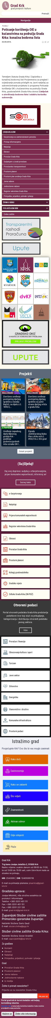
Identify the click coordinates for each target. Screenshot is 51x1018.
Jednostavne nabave (12, 186)
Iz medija (8, 981)
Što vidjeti (16, 796)
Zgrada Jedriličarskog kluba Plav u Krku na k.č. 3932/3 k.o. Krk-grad (37, 435)
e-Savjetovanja (15, 493)
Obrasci (7, 152)
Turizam (12, 663)
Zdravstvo (13, 686)
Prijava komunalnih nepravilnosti (23, 515)
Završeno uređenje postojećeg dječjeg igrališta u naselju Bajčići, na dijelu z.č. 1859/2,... (12, 401)
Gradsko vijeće (15, 583)
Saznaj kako (25, 482)
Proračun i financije (17, 641)
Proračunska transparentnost (15, 166)
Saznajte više (6, 1006)
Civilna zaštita (9, 214)
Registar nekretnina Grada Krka (15, 191)
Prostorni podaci (16, 731)
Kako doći (16, 759)
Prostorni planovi (10, 171)
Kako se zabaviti (19, 784)
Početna (4, 26)
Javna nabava (9, 181)
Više (25, 630)
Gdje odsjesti (17, 835)
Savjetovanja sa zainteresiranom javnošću (20, 137)
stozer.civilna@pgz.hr (19, 926)
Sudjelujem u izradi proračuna (15, 161)
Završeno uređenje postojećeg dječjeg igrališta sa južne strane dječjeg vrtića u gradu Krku (37, 401)
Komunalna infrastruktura (20, 720)
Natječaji (7, 147)
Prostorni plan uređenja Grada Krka (17, 176)
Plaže (13, 846)
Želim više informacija (25, 1014)
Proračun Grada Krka (12, 157)
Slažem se (7, 1014)
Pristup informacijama (12, 142)
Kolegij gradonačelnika (18, 572)
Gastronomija (17, 770)
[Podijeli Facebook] (45, 42)
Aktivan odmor (18, 821)
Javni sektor (14, 675)
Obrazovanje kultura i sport (20, 652)
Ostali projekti (25, 451)
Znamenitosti (17, 809)
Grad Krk (21, 6)
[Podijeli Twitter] (48, 42)
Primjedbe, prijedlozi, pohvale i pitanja (18, 196)
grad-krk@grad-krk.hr (19, 910)
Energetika (13, 697)
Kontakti (8, 948)
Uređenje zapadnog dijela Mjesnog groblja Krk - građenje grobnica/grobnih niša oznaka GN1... (12, 437)
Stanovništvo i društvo (19, 709)
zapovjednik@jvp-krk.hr (20, 939)
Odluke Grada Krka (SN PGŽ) (21, 594)
